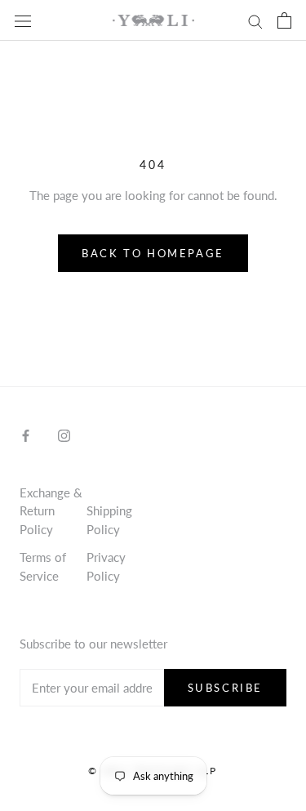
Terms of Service (43, 566)
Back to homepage (153, 253)
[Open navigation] (23, 20)
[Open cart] (284, 20)
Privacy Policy (106, 566)
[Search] (255, 20)
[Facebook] (26, 434)
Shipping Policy (109, 520)
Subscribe (225, 687)
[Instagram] (64, 434)
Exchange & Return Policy (51, 511)
